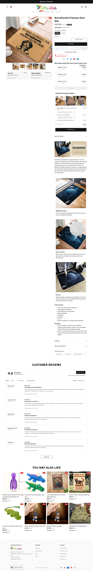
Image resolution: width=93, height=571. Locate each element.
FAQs (36, 553)
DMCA (36, 556)
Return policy (63, 556)
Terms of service (64, 551)
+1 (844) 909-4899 (14, 557)
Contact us (37, 548)
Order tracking (38, 551)
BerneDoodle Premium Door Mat (30, 394)
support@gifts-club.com (15, 559)
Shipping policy (63, 553)
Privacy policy (63, 548)
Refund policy (63, 559)
